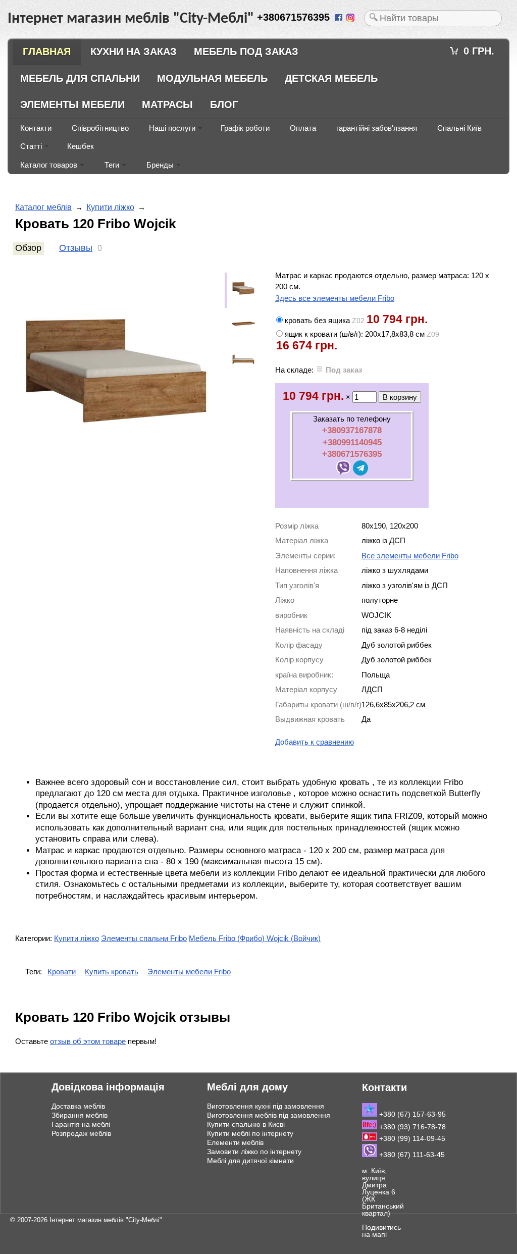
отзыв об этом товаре (88, 1041)
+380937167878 (352, 430)
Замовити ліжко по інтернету (254, 1151)
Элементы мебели (72, 104)
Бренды (160, 165)
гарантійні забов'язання (376, 128)
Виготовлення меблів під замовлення (268, 1115)
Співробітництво (100, 128)
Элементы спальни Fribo (144, 938)
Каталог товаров (48, 165)
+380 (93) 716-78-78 (411, 1127)
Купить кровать (111, 971)
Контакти (35, 128)
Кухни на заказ (133, 51)
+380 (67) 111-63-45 (411, 1155)
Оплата (303, 128)
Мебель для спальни (80, 78)
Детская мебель (331, 78)
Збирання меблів (79, 1115)
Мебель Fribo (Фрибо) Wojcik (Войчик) (255, 938)
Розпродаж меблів (81, 1133)
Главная (47, 51)
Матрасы (167, 104)
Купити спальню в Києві (246, 1124)
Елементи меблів (235, 1142)
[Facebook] (340, 18)
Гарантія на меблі (80, 1124)
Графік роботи (245, 128)
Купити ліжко (110, 207)
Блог (224, 104)
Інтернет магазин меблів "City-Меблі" (105, 1220)
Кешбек (80, 146)
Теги (112, 165)
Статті (31, 146)
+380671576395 (352, 453)
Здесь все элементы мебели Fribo (334, 298)
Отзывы (75, 248)
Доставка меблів (78, 1106)
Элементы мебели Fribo (189, 971)
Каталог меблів (43, 207)
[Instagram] (351, 18)
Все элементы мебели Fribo (409, 555)
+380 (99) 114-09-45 (411, 1138)
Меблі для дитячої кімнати (250, 1161)
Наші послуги (172, 128)
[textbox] (433, 18)
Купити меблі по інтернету (250, 1133)
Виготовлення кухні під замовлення (265, 1106)
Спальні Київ (459, 128)
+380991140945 (352, 442)
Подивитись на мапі (381, 1230)
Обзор (28, 248)
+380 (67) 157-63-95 (411, 1114)
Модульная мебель (212, 78)
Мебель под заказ (246, 51)
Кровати (61, 971)
